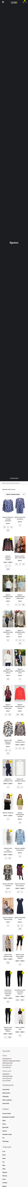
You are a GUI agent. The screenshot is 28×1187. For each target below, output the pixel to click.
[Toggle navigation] (3, 2)
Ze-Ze (3, 1151)
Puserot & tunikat (6, 1113)
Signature (4, 1172)
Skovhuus (4, 1176)
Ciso (3, 1162)
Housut (4, 1124)
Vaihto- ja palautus (7, 1100)
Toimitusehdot (5, 1089)
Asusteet (4, 1131)
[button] (24, 2)
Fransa (4, 1179)
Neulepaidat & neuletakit (8, 1117)
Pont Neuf (4, 1183)
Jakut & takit (5, 1127)
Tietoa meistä (5, 1103)
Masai (4, 1158)
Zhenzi (4, 1155)
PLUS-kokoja (5, 1141)
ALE (3, 1138)
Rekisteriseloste (6, 1093)
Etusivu (4, 483)
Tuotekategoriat (14, 478)
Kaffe (3, 1165)
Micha (4, 1169)
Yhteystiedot (5, 1096)
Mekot (3, 1120)
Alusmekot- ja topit (7, 1134)
